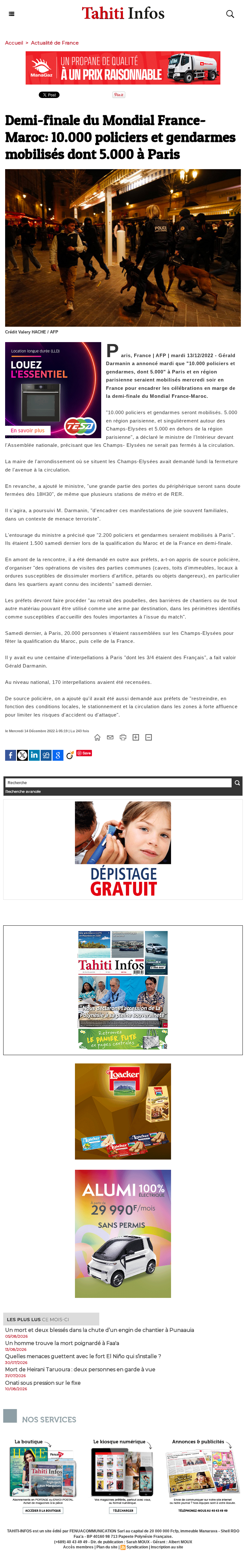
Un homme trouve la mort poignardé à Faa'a (62, 1343)
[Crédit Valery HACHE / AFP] (123, 171)
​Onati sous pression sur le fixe (43, 1383)
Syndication (137, 1547)
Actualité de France (55, 43)
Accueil (14, 43)
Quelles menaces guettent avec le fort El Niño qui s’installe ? (83, 1356)
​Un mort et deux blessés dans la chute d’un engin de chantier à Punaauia (99, 1330)
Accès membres (78, 1547)
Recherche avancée (23, 791)
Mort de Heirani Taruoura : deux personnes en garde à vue (80, 1370)
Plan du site (107, 1547)
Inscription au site (167, 1547)
